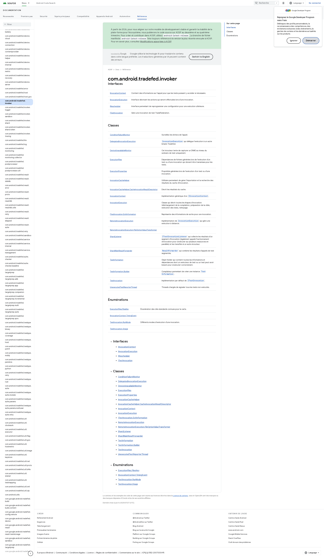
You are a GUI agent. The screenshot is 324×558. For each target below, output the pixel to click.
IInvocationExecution (118, 100)
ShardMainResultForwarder (121, 251)
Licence (90, 553)
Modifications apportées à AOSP (155, 41)
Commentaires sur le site (129, 553)
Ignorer (294, 40)
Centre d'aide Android (237, 518)
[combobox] (266, 3)
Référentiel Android (45, 518)
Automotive (125, 16)
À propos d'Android (45, 553)
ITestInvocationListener (174, 236)
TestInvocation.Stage (119, 329)
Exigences (41, 522)
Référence (142, 16)
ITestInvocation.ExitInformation (123, 214)
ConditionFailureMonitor (120, 135)
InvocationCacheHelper (119, 180)
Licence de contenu (180, 496)
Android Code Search (45, 3)
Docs (24, 3)
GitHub (40, 542)
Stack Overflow (234, 538)
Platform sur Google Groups (144, 534)
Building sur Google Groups (144, 538)
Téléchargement (43, 526)
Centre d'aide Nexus (236, 526)
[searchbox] (17, 24)
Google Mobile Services (237, 534)
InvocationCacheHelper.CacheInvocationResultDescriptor (134, 189)
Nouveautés (8, 16)
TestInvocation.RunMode (120, 322)
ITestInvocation (116, 113)
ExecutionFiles (116, 159)
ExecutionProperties (118, 171)
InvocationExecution (172, 141)
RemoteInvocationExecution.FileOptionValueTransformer (133, 230)
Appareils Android (104, 16)
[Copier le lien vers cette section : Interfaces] (125, 84)
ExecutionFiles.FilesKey (119, 309)
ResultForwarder (170, 251)
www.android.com (235, 530)
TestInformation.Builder (119, 271)
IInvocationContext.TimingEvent (123, 316)
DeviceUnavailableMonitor (120, 150)
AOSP (110, 69)
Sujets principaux (62, 16)
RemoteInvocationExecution (121, 221)
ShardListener (116, 236)
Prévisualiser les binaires (46, 530)
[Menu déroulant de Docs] (29, 3)
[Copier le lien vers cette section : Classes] (121, 125)
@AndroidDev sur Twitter (143, 522)
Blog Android (138, 526)
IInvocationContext (118, 93)
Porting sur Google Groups (143, 542)
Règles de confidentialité (106, 553)
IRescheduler (115, 106)
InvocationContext (118, 196)
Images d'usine (43, 534)
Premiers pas (27, 16)
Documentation (12, 10)
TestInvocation (116, 281)
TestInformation (116, 260)
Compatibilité (83, 16)
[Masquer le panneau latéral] (30, 553)
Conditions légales (77, 553)
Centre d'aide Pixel (235, 522)
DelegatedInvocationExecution (123, 141)
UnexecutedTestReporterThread (123, 287)
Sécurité (43, 16)
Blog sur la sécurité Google (143, 530)
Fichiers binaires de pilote (47, 538)
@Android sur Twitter (141, 518)
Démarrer (311, 40)
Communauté (61, 553)
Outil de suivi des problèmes (239, 542)
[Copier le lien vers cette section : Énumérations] (130, 300)
